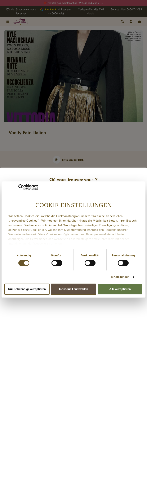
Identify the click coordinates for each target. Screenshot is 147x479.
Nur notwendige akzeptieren (27, 289)
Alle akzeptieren (120, 289)
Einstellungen (120, 277)
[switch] (56, 263)
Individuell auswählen (73, 289)
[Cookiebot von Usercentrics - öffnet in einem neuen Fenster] (21, 187)
